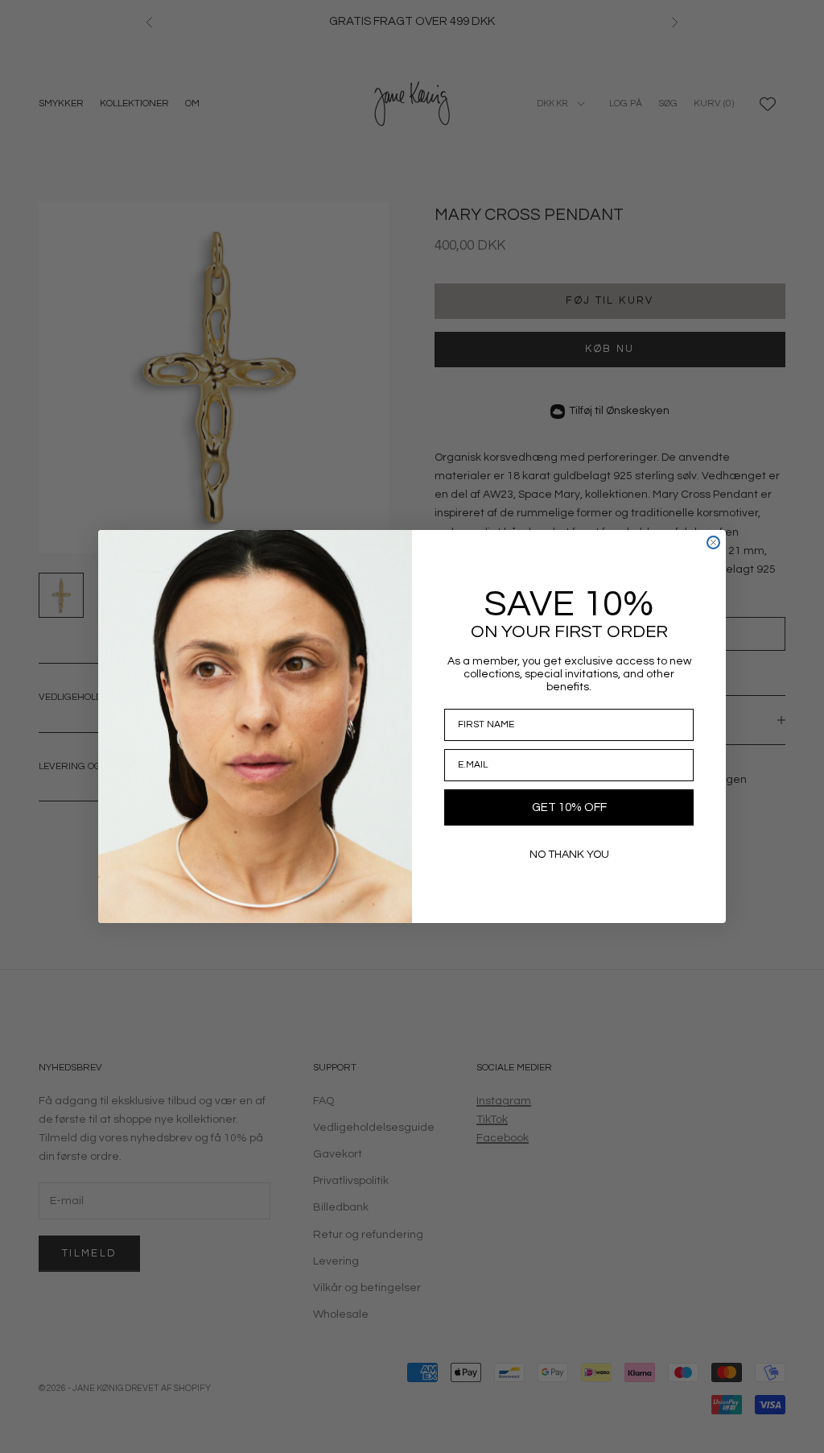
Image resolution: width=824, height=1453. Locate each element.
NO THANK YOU (569, 854)
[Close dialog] (713, 542)
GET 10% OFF (569, 807)
